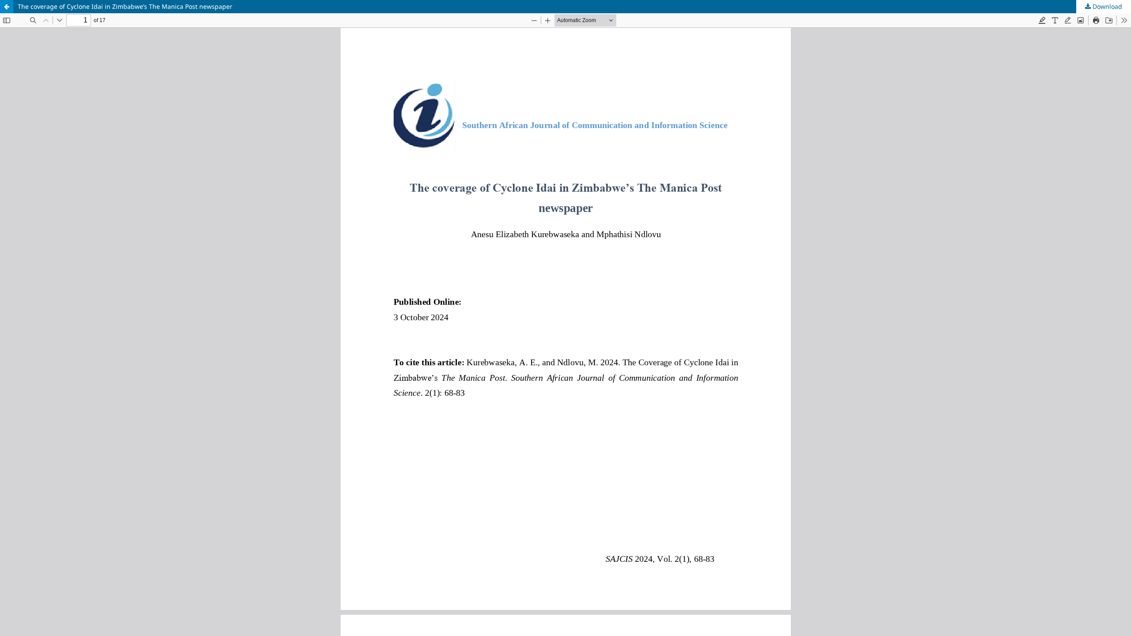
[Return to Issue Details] (6, 6)
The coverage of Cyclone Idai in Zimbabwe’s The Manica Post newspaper (125, 6)
